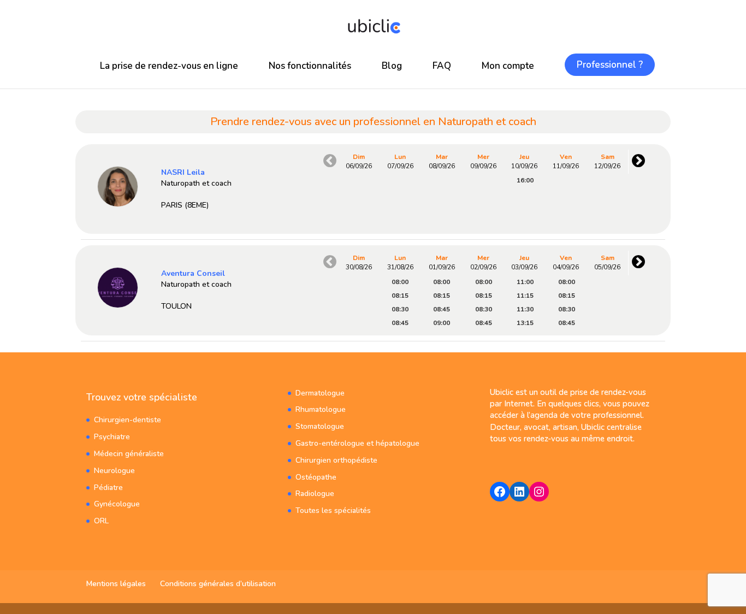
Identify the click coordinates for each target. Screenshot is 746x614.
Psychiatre (112, 437)
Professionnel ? (610, 64)
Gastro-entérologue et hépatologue (357, 443)
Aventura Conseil (193, 273)
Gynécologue (117, 504)
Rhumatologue (320, 409)
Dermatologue (320, 393)
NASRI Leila (183, 172)
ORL (101, 521)
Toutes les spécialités (333, 510)
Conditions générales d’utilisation (218, 583)
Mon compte (508, 66)
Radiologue (314, 493)
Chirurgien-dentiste (127, 420)
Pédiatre (108, 487)
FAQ (442, 66)
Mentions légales (116, 583)
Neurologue (114, 470)
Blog (392, 66)
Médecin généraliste (129, 453)
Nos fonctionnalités (310, 66)
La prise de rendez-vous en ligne (169, 66)
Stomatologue (319, 426)
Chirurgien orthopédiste (336, 460)
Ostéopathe (315, 477)
